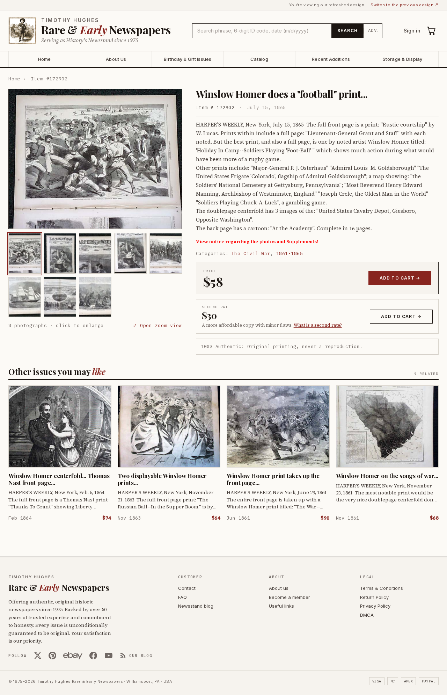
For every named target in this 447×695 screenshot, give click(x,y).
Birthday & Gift (188, 59)
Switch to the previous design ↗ (405, 4)
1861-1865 (289, 253)
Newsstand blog (195, 606)
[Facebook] (93, 655)
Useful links (281, 606)
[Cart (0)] (432, 31)
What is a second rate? (318, 325)
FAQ (182, 597)
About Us (116, 59)
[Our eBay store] (72, 655)
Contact (187, 588)
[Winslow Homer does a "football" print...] (24, 253)
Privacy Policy (375, 606)
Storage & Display (402, 59)
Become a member (289, 597)
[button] (95, 159)
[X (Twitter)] (38, 655)
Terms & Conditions (381, 588)
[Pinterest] (52, 655)
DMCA (367, 615)
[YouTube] (108, 655)
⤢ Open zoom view (157, 325)
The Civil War (251, 253)
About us (278, 588)
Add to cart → (400, 278)
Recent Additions (331, 59)
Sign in (412, 31)
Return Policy (374, 597)
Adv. (373, 30)
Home (44, 59)
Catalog (259, 59)
